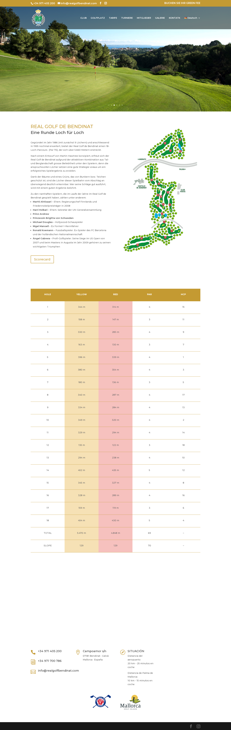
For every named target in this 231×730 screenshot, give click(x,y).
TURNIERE (127, 18)
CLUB (83, 18)
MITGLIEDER (144, 18)
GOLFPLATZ (98, 18)
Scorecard (42, 259)
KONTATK (174, 18)
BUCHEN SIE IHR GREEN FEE (182, 3)
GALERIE (160, 18)
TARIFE (113, 18)
